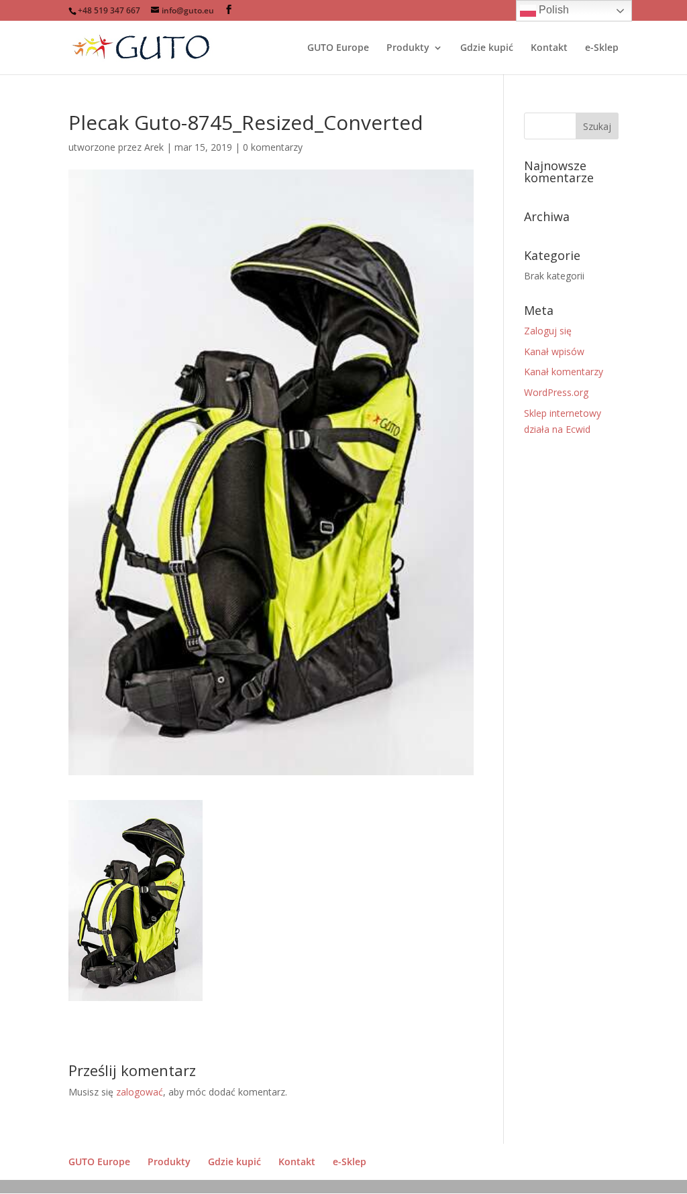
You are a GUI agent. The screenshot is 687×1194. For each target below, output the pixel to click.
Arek (154, 147)
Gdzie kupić (486, 48)
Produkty (407, 48)
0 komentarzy (273, 147)
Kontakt (549, 48)
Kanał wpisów (554, 351)
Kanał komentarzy (563, 371)
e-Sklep (602, 48)
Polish (552, 9)
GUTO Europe (338, 48)
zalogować (139, 1091)
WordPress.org (556, 392)
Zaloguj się (548, 330)
